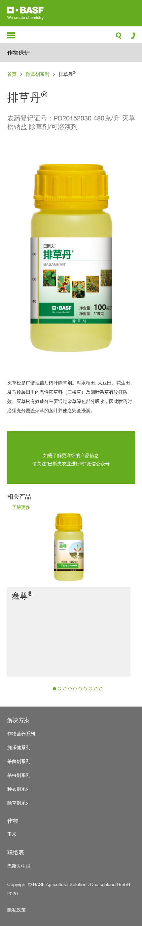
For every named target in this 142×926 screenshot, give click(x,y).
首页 (12, 74)
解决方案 (18, 720)
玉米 (12, 834)
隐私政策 (16, 909)
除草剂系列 (37, 74)
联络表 (15, 852)
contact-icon (131, 37)
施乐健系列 (18, 747)
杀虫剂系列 (18, 775)
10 (100, 688)
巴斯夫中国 (18, 866)
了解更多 (21, 507)
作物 (12, 820)
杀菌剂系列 (18, 761)
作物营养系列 (21, 733)
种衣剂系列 (18, 789)
